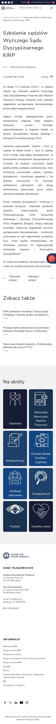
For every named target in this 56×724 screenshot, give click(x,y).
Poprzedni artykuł (14, 278)
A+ (9, 2)
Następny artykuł (33, 278)
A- (2, 2)
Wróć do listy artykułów (23, 67)
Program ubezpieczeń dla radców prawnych (24, 658)
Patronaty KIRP (10, 646)
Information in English (14, 685)
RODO (6, 670)
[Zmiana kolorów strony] (12, 2)
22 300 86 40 (19, 602)
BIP (4, 681)
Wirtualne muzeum (12, 654)
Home (6, 17)
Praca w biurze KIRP (12, 662)
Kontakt (6, 666)
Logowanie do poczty (41, 2)
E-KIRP (23, 2)
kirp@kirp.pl (16, 599)
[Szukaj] (40, 8)
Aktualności (16, 17)
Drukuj (44, 76)
